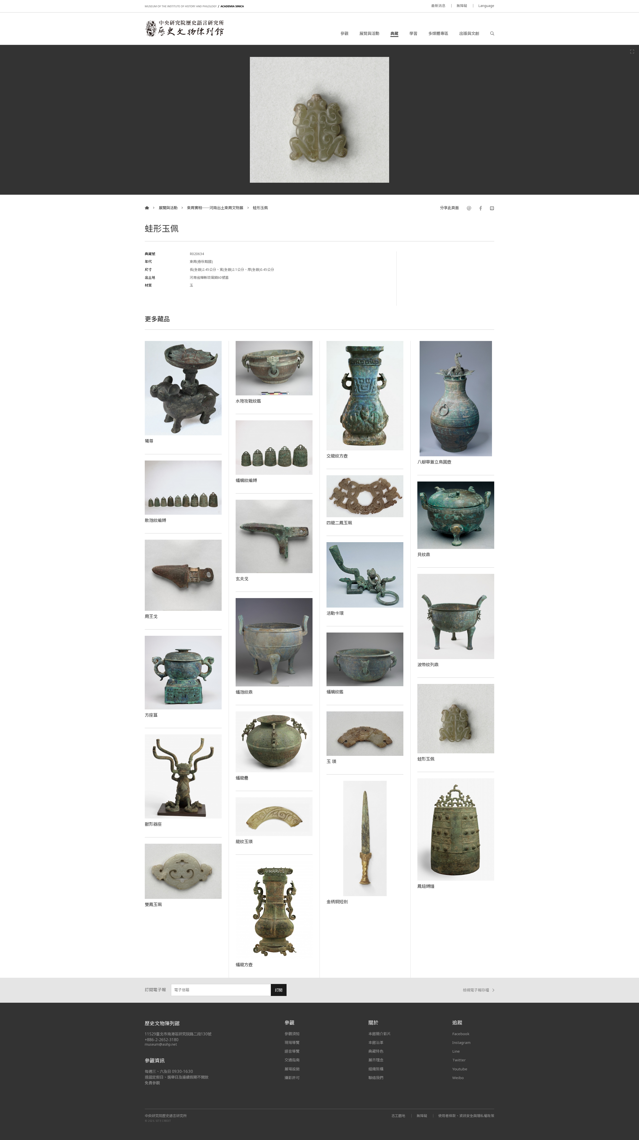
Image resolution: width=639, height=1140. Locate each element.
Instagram (461, 1042)
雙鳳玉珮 (153, 904)
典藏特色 (375, 1051)
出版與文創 (469, 33)
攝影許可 (292, 1077)
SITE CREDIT (163, 1121)
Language (486, 5)
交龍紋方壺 (337, 456)
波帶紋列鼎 (428, 664)
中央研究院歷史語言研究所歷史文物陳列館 (184, 28)
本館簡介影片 (379, 1033)
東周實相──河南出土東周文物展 (215, 208)
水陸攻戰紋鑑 (248, 401)
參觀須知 (292, 1033)
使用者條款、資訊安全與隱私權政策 (466, 1115)
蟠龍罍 (242, 778)
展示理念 (375, 1059)
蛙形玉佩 (260, 208)
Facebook (461, 1033)
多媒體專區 (438, 33)
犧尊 (149, 441)
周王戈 (151, 616)
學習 (413, 33)
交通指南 (292, 1059)
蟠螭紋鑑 (334, 692)
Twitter (459, 1059)
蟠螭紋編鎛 (246, 480)
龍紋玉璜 (244, 841)
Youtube (459, 1068)
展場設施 (292, 1068)
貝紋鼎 (423, 554)
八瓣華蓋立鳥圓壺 (434, 462)
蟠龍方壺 (244, 965)
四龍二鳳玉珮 (339, 523)
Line (456, 1051)
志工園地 (398, 1115)
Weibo (458, 1077)
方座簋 (151, 715)
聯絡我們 (375, 1077)
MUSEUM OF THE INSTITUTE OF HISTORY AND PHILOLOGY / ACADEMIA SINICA (194, 6)
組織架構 (375, 1068)
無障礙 (462, 5)
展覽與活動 (369, 33)
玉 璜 (331, 761)
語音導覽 (292, 1051)
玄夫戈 (242, 579)
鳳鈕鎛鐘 (425, 886)
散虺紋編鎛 (155, 520)
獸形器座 (153, 824)
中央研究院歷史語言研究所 (166, 1116)
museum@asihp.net (161, 1044)
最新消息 (438, 5)
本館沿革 (375, 1042)
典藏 (394, 33)
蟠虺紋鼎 (244, 692)
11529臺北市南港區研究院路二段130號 (178, 1034)
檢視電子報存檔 (476, 990)
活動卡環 (334, 613)
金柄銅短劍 (337, 902)
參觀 (344, 33)
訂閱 (278, 990)
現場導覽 (292, 1042)
